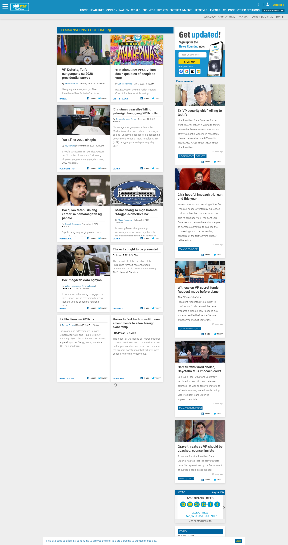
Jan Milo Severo (125, 84)
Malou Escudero (125, 220)
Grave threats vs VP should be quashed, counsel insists (200, 449)
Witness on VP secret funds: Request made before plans (199, 290)
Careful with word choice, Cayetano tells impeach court (199, 369)
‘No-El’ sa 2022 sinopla (79, 140)
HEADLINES (97, 10)
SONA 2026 (210, 16)
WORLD (135, 10)
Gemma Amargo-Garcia (126, 119)
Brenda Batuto (68, 325)
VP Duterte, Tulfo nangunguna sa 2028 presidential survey (77, 74)
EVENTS (215, 10)
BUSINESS (148, 10)
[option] (200, 507)
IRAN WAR (243, 16)
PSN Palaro (66, 238)
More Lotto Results (200, 521)
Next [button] (224, 507)
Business (118, 308)
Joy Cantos (70, 146)
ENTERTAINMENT (181, 10)
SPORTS (162, 10)
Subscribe (278, 4)
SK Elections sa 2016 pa (77, 319)
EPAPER (280, 16)
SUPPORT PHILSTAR (273, 10)
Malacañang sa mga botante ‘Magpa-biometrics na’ (136, 212)
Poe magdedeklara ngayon (82, 280)
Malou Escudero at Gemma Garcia (80, 286)
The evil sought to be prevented (135, 249)
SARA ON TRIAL (226, 16)
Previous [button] (176, 507)
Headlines (118, 378)
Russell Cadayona (72, 224)
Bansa (63, 98)
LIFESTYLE (200, 10)
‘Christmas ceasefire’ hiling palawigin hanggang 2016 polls (135, 111)
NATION (124, 10)
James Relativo (71, 83)
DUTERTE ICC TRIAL (262, 16)
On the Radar (120, 98)
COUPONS (229, 10)
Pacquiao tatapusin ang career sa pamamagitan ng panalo (82, 214)
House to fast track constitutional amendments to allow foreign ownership (136, 323)
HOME (84, 10)
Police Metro (67, 168)
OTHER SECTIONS (248, 10)
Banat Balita (67, 378)
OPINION (111, 10)
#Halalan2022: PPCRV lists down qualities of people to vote (135, 74)
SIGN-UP (189, 61)
